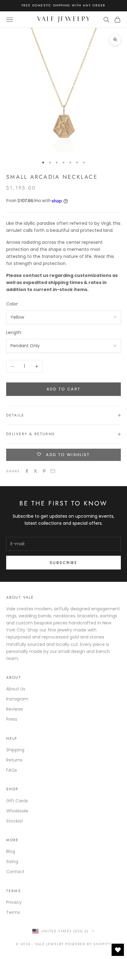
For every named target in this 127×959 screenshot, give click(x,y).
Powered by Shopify (88, 944)
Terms (13, 912)
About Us (15, 689)
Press (11, 719)
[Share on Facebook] (26, 471)
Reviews (14, 709)
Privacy (14, 902)
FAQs (11, 770)
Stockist (14, 821)
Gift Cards (17, 801)
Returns (14, 760)
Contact (15, 872)
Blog (10, 851)
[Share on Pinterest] (44, 471)
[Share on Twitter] (35, 471)
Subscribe (63, 563)
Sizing (12, 861)
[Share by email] (52, 471)
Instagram (17, 699)
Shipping (15, 750)
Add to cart (64, 389)
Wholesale (17, 811)
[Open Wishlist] (118, 950)
